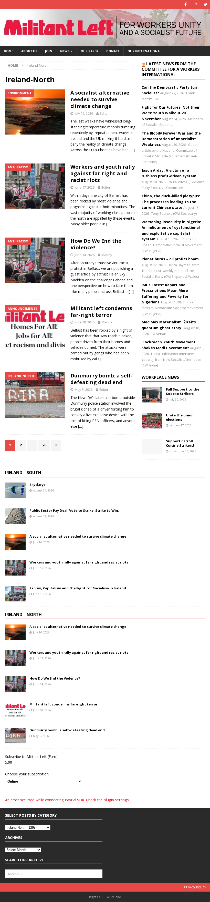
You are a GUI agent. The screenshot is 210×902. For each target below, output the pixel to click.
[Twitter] (205, 4)
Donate (113, 51)
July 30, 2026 (178, 399)
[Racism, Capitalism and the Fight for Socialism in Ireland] (15, 593)
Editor (104, 113)
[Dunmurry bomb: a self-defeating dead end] (15, 735)
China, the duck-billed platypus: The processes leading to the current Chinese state (171, 201)
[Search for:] (53, 873)
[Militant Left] (105, 43)
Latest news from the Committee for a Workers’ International (171, 69)
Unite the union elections (180, 417)
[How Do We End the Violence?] (15, 684)
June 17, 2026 (84, 187)
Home (8, 51)
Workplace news (160, 377)
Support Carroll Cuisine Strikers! (180, 443)
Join (48, 51)
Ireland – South (23, 472)
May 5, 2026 (83, 389)
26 (44, 445)
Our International (144, 51)
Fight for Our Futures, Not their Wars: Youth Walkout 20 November (171, 113)
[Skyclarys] (15, 490)
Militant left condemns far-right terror (101, 311)
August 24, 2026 (43, 490)
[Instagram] (195, 4)
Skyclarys (37, 484)
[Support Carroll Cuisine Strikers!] (152, 446)
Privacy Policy (195, 887)
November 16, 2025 (183, 451)
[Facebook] (185, 4)
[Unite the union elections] (152, 420)
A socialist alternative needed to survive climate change (99, 99)
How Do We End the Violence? (95, 244)
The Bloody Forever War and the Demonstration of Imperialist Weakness (171, 139)
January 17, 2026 (180, 425)
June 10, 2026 (84, 322)
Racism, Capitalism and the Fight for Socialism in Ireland (77, 588)
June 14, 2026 (84, 254)
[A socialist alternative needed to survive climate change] (15, 542)
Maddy (106, 254)
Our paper (89, 51)
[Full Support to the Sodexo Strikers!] (152, 395)
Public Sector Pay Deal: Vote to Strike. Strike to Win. (74, 510)
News (64, 51)
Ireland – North (23, 614)
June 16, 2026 (42, 594)
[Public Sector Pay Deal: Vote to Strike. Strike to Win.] (15, 516)
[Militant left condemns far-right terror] (15, 709)
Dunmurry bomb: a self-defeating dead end (101, 379)
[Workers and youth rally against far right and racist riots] (15, 568)
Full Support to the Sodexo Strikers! (182, 391)
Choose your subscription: (27, 773)
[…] (132, 149)
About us (29, 51)
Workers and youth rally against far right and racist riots (102, 173)
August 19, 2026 (43, 516)
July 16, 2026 (84, 113)
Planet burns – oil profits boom (170, 259)
